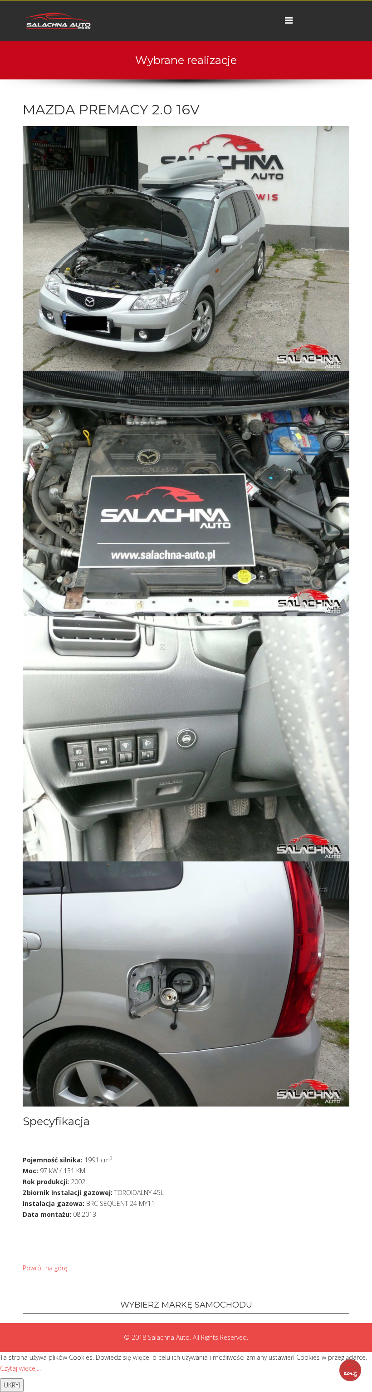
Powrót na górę (45, 1268)
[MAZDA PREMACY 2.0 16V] (186, 248)
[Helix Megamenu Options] (289, 20)
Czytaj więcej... (20, 1368)
